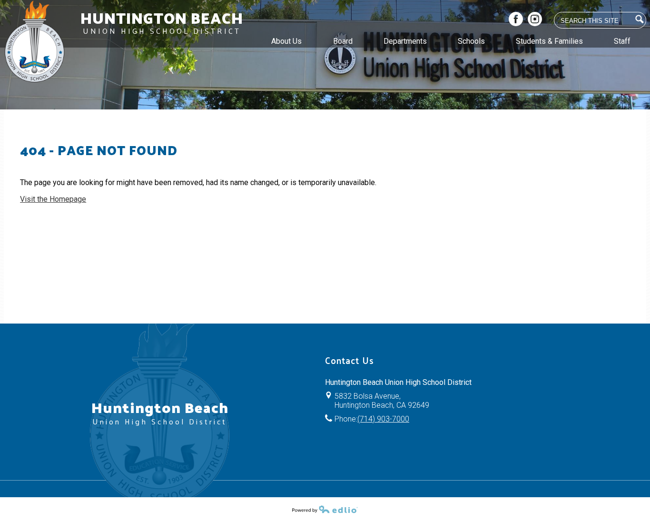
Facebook (515, 19)
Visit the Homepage (53, 199)
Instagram (534, 19)
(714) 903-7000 (383, 418)
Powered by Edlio (325, 509)
